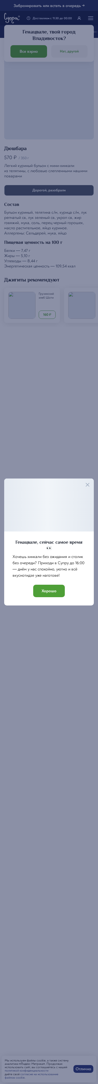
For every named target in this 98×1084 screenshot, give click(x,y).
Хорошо (49, 591)
